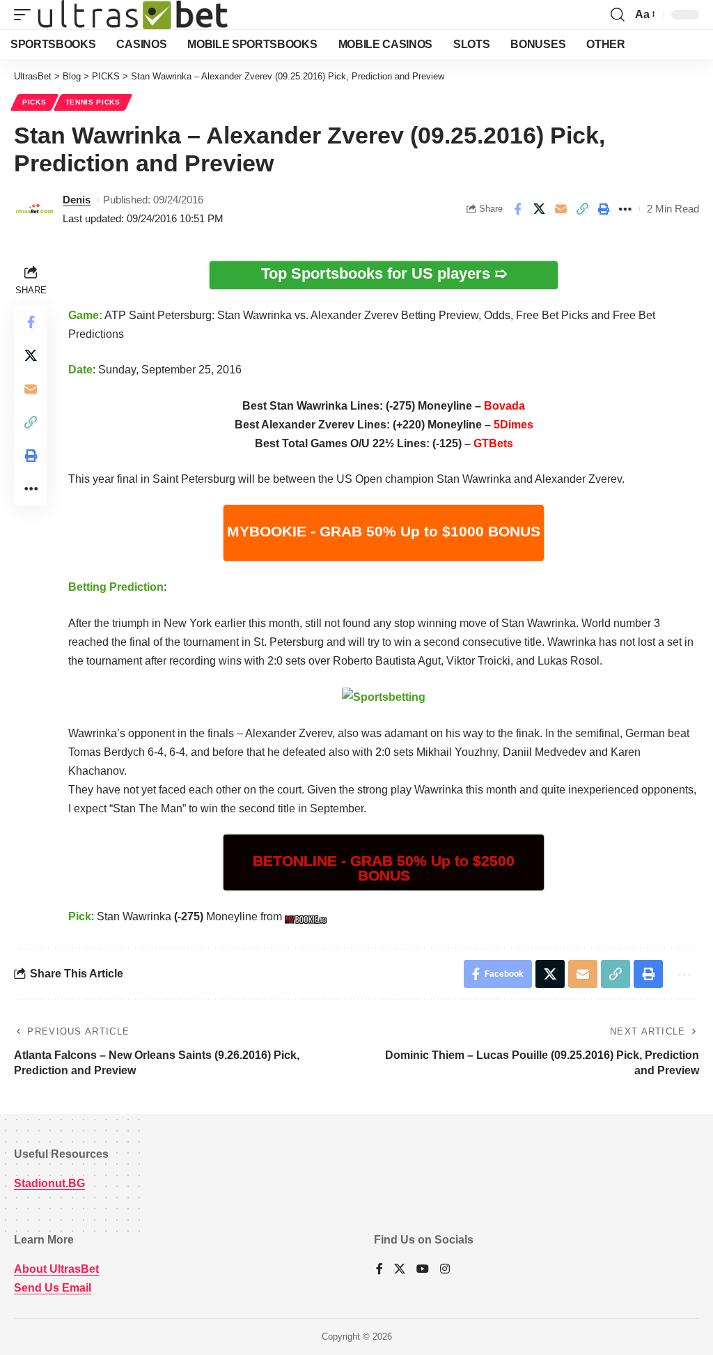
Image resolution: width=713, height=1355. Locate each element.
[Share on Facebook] (517, 209)
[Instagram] (445, 1270)
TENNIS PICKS (92, 102)
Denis (77, 200)
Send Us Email (52, 1288)
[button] (26, 14)
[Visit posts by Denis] (35, 209)
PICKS (34, 102)
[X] (399, 1270)
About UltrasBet (56, 1269)
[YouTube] (422, 1270)
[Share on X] (539, 209)
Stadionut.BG (49, 1183)
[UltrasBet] (133, 14)
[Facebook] (379, 1270)
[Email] (560, 209)
